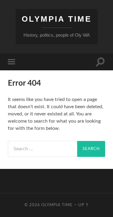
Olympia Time (57, 18)
